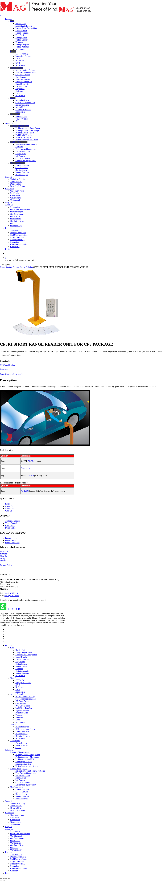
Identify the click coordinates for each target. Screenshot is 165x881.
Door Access (20, 778)
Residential (14, 817)
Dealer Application (18, 857)
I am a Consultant (12, 543)
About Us (9, 506)
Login (7, 873)
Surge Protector (21, 745)
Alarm (12, 724)
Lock (17, 720)
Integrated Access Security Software (30, 771)
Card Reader (20, 703)
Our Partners (15, 843)
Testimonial (15, 824)
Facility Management (18, 768)
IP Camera (19, 687)
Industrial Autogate (23, 764)
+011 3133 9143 (13, 609)
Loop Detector (21, 657)
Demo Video (10, 528)
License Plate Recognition (26, 655)
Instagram (4, 558)
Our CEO (14, 847)
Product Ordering (17, 864)
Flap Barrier (20, 662)
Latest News (10, 525)
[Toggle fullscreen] (6, 878)
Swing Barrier (21, 664)
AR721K (31, 461)
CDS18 (31, 475)
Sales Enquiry (16, 854)
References (9, 813)
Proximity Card (21, 713)
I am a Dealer (10, 540)
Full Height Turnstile (23, 761)
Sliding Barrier (21, 666)
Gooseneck (25, 468)
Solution (9, 267)
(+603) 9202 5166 (11, 595)
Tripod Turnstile (21, 659)
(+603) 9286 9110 (11, 593)
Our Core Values (17, 838)
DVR (17, 685)
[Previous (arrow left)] (1, 880)
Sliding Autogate (22, 673)
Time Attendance (22, 789)
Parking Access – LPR (24, 759)
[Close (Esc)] (1, 878)
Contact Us (9, 508)
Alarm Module (21, 734)
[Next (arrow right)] (4, 880)
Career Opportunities (18, 868)
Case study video (17, 815)
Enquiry (8, 852)
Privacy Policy (6, 565)
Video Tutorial (11, 523)
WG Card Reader (22, 706)
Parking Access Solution (23, 267)
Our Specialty (16, 850)
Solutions (9, 750)
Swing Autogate (22, 671)
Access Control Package (25, 696)
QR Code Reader (22, 701)
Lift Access (20, 780)
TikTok (3, 561)
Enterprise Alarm (22, 731)
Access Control (16, 694)
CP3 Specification (7, 365)
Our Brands (15, 840)
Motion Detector (22, 796)
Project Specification (18, 861)
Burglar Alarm (21, 794)
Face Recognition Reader (25, 699)
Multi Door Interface (23, 708)
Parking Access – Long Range (27, 754)
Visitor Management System (26, 766)
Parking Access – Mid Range (27, 757)
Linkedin (3, 556)
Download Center (17, 810)
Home (2, 267)
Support (8, 801)
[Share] (4, 878)
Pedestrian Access (22, 775)
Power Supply (21, 743)
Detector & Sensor (23, 736)
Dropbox (19, 669)
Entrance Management (19, 752)
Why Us (8, 511)
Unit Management (17, 787)
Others (18, 748)
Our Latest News (17, 845)
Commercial (15, 820)
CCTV (13, 678)
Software (19, 717)
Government (15, 822)
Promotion (14, 866)
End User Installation (18, 859)
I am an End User (12, 538)
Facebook (4, 551)
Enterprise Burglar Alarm (25, 785)
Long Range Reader (23, 652)
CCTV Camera (21, 792)
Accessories (20, 675)
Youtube (3, 554)
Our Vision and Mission (20, 833)
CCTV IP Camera (22, 782)
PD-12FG (25, 491)
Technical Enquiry (12, 521)
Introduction (15, 831)
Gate (12, 648)
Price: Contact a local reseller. (12, 374)
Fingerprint (19, 715)
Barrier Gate (20, 650)
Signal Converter (22, 710)
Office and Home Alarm (25, 729)
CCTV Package (21, 680)
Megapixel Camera (23, 682)
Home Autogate (21, 799)
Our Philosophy (16, 836)
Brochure (4, 369)
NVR (17, 689)
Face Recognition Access (25, 773)
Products (8, 645)
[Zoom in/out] (9, 878)
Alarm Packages (22, 727)
